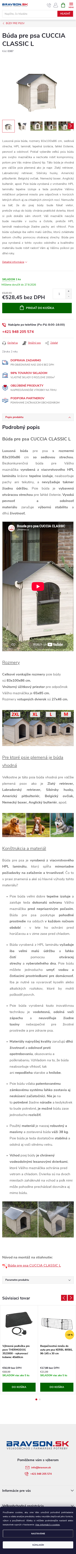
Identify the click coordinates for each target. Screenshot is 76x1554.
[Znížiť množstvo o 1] (68, 296)
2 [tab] (40, 1399)
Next (71, 1298)
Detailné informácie (13, 262)
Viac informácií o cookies (47, 1524)
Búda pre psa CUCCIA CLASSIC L (34, 1265)
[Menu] (71, 5)
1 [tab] (36, 1399)
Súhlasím (38, 1544)
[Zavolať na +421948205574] (49, 5)
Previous (64, 1298)
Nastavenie (38, 1533)
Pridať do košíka (40, 308)
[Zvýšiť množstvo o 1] (68, 291)
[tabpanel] (19, 1349)
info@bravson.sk (41, 1467)
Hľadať (65, 13)
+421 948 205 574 (18, 331)
